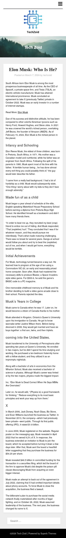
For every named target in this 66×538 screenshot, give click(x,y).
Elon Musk (23, 112)
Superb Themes (48, 533)
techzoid (47, 75)
